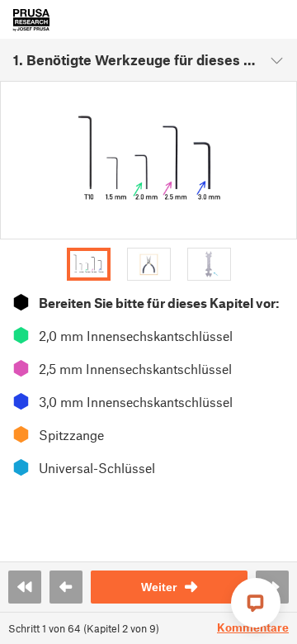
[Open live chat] (255, 602)
